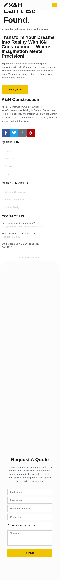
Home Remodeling (15, 199)
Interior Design (12, 207)
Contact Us (11, 166)
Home (8, 151)
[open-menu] (55, 5)
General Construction (16, 192)
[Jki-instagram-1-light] (22, 133)
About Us (10, 158)
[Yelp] (31, 133)
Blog (7, 174)
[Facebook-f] (6, 133)
